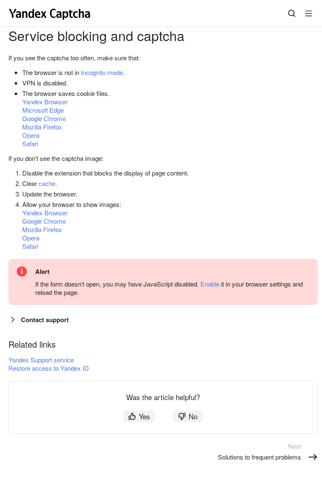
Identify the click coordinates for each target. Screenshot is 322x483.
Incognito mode (102, 72)
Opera (30, 135)
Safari (30, 143)
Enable (209, 283)
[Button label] (308, 13)
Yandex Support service (41, 359)
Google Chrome (44, 118)
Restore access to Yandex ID (48, 368)
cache (47, 183)
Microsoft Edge (43, 110)
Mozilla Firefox (42, 126)
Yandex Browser (45, 101)
